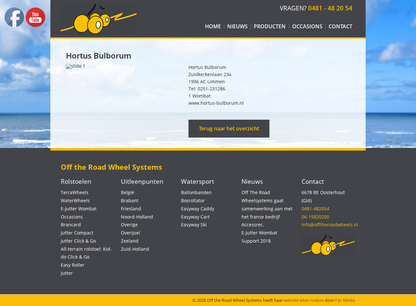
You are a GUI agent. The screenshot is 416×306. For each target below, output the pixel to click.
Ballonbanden (196, 192)
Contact (340, 26)
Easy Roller (72, 265)
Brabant (129, 200)
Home (213, 26)
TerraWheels (74, 192)
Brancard (71, 224)
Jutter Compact (77, 233)
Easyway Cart (195, 217)
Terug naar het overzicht (229, 128)
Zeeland (129, 241)
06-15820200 (315, 217)
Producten (270, 26)
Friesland (131, 209)
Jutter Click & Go (78, 241)
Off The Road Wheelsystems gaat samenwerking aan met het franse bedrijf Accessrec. (266, 208)
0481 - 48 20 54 (330, 8)
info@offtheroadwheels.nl (330, 224)
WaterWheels (75, 200)
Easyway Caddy (197, 209)
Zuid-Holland (135, 249)
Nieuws (237, 26)
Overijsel (130, 233)
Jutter (67, 273)
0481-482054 (315, 209)
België (127, 192)
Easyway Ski (194, 224)
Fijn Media (345, 300)
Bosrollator (193, 200)
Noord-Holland (137, 217)
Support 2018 (256, 241)
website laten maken (304, 300)
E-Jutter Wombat (79, 209)
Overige (129, 224)
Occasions (307, 26)
